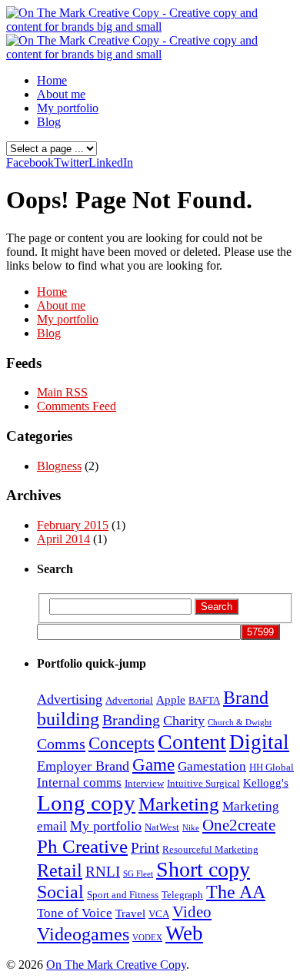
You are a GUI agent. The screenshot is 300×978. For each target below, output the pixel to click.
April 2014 (63, 538)
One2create (238, 825)
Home (52, 80)
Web (184, 933)
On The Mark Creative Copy (116, 964)
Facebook (30, 162)
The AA (235, 892)
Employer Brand (83, 766)
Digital (259, 742)
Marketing (178, 803)
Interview (144, 783)
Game (153, 764)
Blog (49, 121)
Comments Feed (76, 406)
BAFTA (204, 700)
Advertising (69, 699)
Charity (184, 720)
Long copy (86, 803)
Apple (170, 700)
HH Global (271, 767)
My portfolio (67, 107)
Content (192, 742)
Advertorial (129, 700)
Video (192, 912)
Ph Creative (82, 846)
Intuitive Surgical (203, 783)
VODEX (147, 937)
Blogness (59, 465)
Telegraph (182, 894)
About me (61, 94)
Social (60, 892)
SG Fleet (138, 874)
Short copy (203, 869)
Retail (59, 870)
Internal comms (79, 782)
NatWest (162, 827)
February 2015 (72, 525)
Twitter (71, 162)
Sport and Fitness (122, 894)
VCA (158, 914)
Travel (130, 913)
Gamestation (212, 766)
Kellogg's (265, 783)
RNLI (102, 872)
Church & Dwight (240, 722)
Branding (131, 719)
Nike (190, 828)
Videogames (83, 933)
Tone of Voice (74, 913)
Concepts (121, 743)
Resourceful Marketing (210, 849)
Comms (61, 743)
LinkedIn (110, 162)
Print (145, 848)
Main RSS (62, 392)
